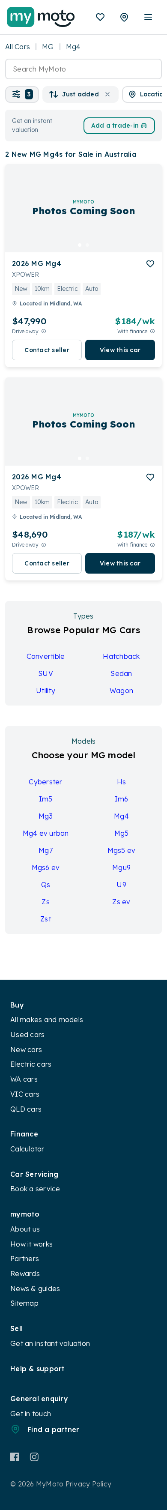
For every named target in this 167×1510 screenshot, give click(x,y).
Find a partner (53, 1429)
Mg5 (121, 833)
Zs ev (121, 901)
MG (48, 46)
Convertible (46, 656)
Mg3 (46, 816)
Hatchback (121, 656)
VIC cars (24, 1094)
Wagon (121, 690)
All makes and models (46, 1019)
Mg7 (46, 850)
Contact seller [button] (46, 350)
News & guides (35, 1288)
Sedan (121, 673)
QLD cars (26, 1109)
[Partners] (124, 17)
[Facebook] (14, 1457)
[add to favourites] (150, 263)
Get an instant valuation (50, 1343)
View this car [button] (120, 350)
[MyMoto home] (41, 17)
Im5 (46, 799)
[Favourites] (100, 17)
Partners (24, 1258)
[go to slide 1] (80, 245)
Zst (45, 919)
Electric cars (30, 1064)
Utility (45, 690)
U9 (121, 884)
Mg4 (121, 816)
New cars (26, 1049)
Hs (121, 781)
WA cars (24, 1079)
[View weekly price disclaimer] (152, 331)
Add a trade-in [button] (115, 125)
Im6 (121, 799)
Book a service (35, 1188)
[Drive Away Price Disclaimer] (43, 331)
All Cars (17, 46)
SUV (45, 673)
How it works (31, 1244)
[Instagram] (34, 1457)
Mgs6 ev (46, 867)
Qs (46, 884)
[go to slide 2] (87, 245)
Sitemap (24, 1303)
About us (25, 1229)
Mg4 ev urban (46, 833)
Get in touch (30, 1413)
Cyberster (45, 781)
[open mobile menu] (148, 17)
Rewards (25, 1273)
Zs (46, 901)
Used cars (27, 1034)
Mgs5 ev (121, 850)
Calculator (27, 1149)
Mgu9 (121, 867)
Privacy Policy (89, 1484)
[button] (22, 94)
